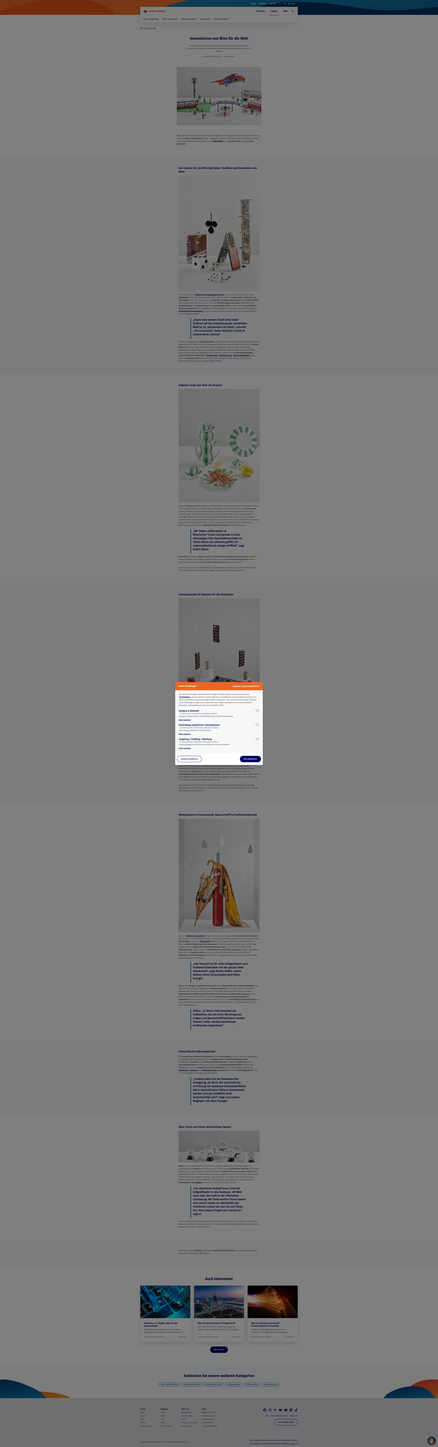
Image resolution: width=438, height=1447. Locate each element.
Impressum (237, 686)
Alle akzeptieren (250, 759)
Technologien (184, 697)
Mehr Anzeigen (185, 720)
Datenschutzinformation (251, 686)
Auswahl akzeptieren (189, 759)
